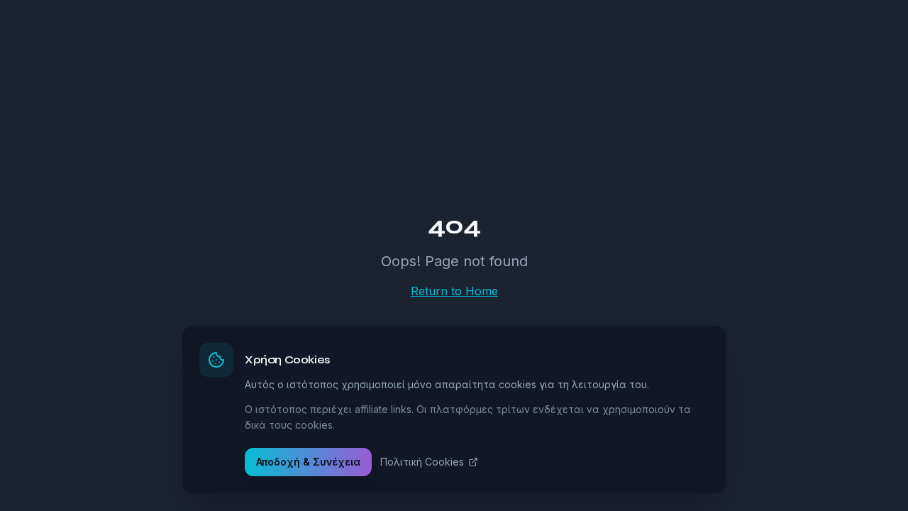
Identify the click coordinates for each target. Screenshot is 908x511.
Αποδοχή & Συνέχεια (308, 462)
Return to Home (454, 291)
